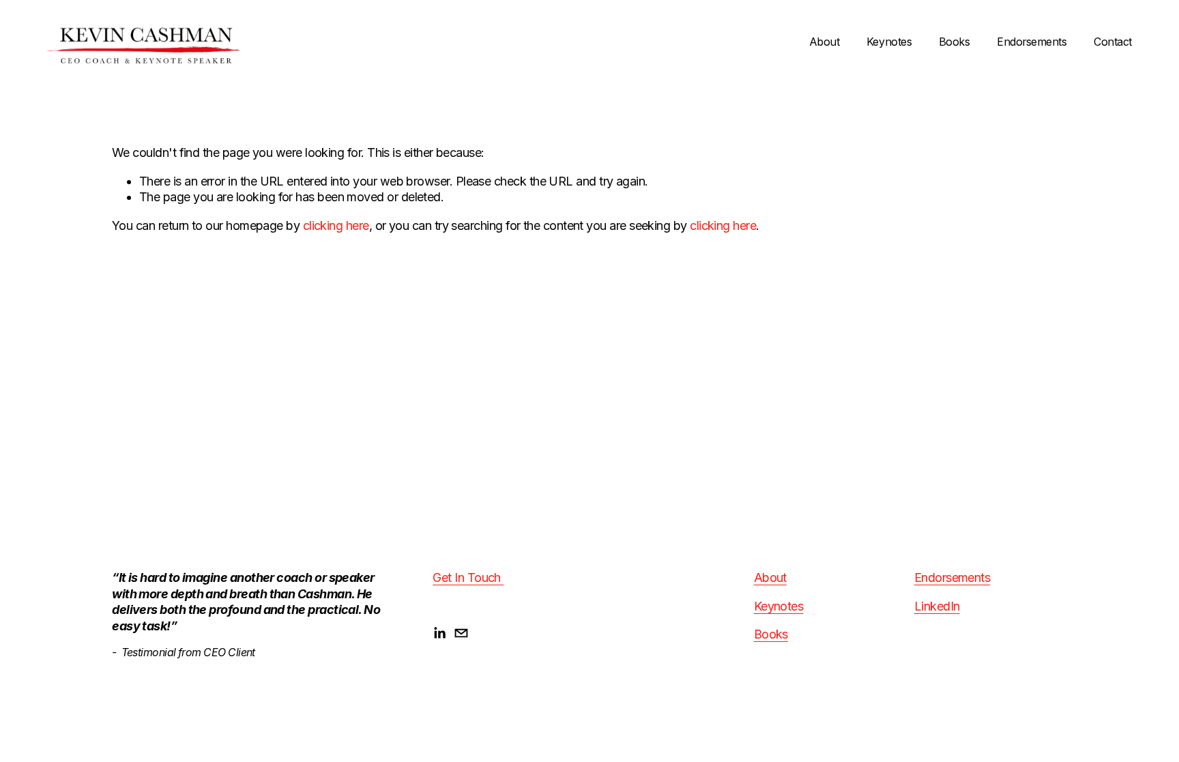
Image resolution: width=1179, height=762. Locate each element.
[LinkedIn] (439, 633)
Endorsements (1031, 41)
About (824, 41)
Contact (1113, 41)
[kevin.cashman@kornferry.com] (461, 633)
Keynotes (889, 41)
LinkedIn (937, 606)
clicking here (336, 225)
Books (954, 41)
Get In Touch (468, 577)
